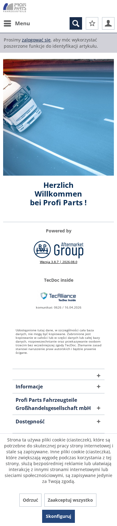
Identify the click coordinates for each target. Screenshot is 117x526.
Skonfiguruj (58, 516)
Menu (22, 23)
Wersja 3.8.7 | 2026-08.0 (58, 262)
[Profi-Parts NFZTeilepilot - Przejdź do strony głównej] (14, 8)
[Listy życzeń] (92, 23)
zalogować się (36, 40)
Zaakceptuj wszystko (70, 500)
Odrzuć (30, 500)
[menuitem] (16, 23)
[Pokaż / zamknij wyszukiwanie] (76, 23)
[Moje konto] (108, 23)
